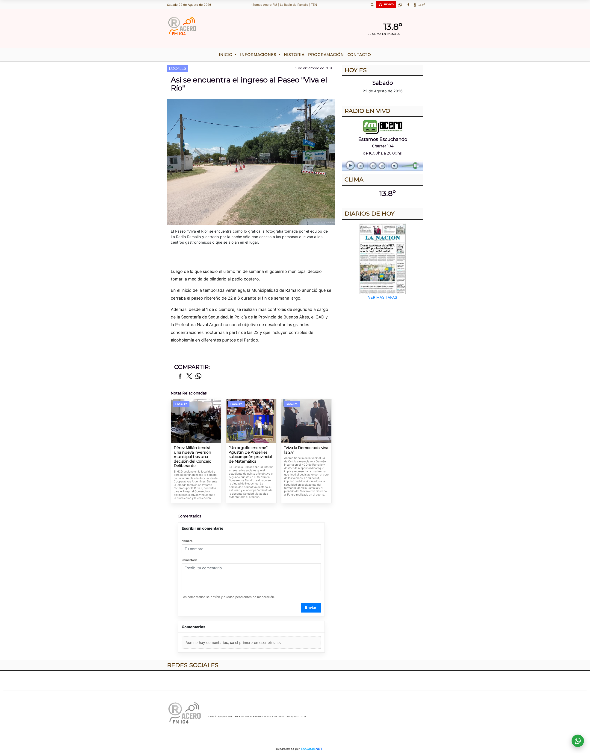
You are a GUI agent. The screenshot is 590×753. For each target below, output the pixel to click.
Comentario (189, 560)
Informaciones (258, 55)
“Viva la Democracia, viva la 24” (306, 450)
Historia (294, 55)
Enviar (310, 607)
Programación (326, 55)
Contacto (359, 55)
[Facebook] (408, 5)
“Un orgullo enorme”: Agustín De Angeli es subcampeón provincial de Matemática (250, 455)
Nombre (187, 541)
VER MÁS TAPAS (382, 297)
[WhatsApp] (400, 5)
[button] (372, 5)
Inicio (226, 55)
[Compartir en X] (189, 376)
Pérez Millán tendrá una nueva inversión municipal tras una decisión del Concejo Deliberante (192, 457)
